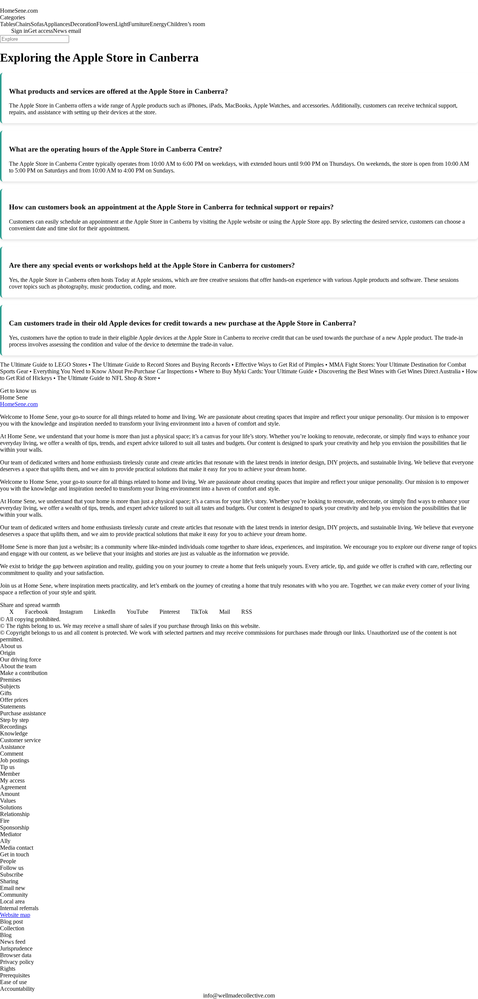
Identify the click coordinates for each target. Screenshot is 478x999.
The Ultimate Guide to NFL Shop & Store (106, 378)
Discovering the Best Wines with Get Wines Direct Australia (389, 371)
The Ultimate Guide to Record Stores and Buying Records (161, 364)
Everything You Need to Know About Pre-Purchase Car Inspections (113, 371)
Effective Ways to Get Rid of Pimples (279, 364)
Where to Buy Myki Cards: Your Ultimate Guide (256, 371)
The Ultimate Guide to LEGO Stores (43, 364)
